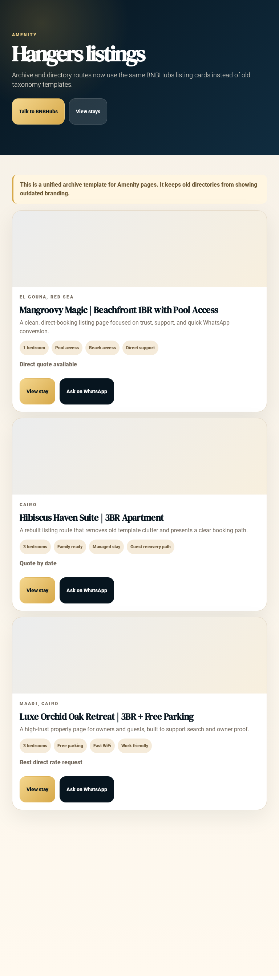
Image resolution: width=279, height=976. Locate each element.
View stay (37, 391)
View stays (88, 111)
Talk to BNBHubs (38, 111)
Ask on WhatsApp (86, 391)
